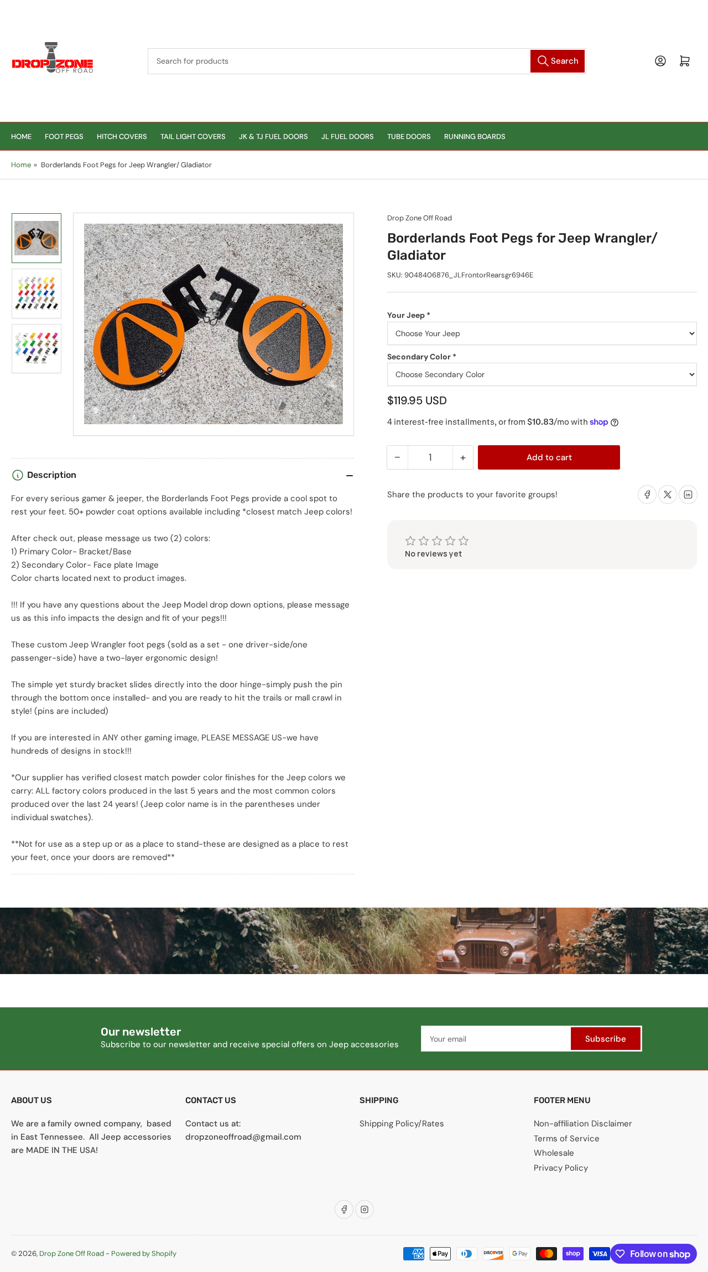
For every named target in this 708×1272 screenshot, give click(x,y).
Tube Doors (409, 136)
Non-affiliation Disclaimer (583, 1123)
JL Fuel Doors (347, 136)
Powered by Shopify (143, 1253)
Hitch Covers (122, 136)
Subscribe (605, 1038)
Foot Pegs (64, 136)
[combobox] (367, 61)
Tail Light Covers (193, 136)
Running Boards (475, 136)
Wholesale (554, 1152)
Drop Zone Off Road (419, 218)
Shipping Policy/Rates (402, 1123)
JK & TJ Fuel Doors (273, 136)
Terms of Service (567, 1138)
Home (21, 136)
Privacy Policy (561, 1167)
